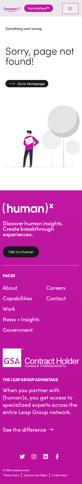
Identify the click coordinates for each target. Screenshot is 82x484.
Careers (55, 287)
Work (9, 308)
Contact (56, 298)
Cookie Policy (59, 475)
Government (18, 329)
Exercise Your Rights (35, 475)
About (10, 287)
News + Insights (21, 319)
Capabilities (17, 298)
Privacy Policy (11, 475)
